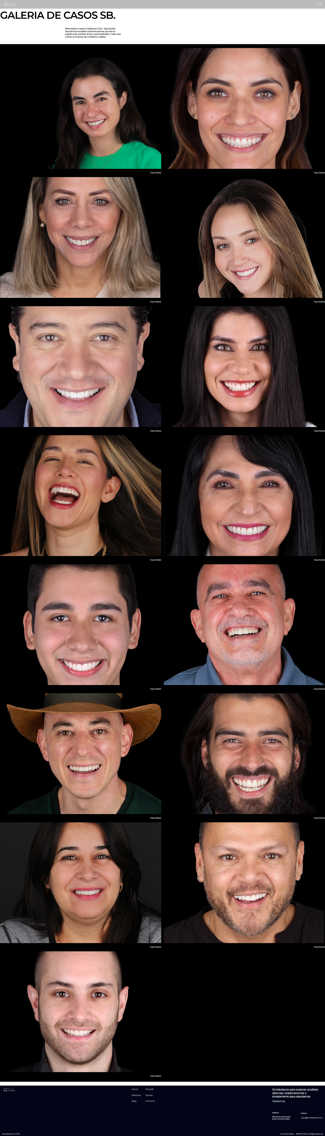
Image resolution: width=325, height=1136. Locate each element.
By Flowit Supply (287, 1134)
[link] (80, 108)
